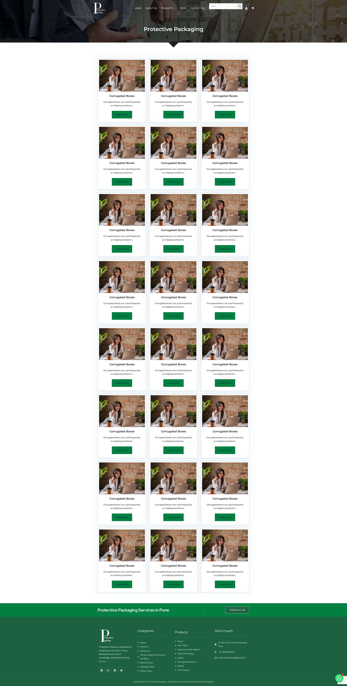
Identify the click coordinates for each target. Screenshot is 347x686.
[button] (174, 8)
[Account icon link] (246, 8)
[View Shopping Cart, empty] (252, 8)
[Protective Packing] (99, 8)
